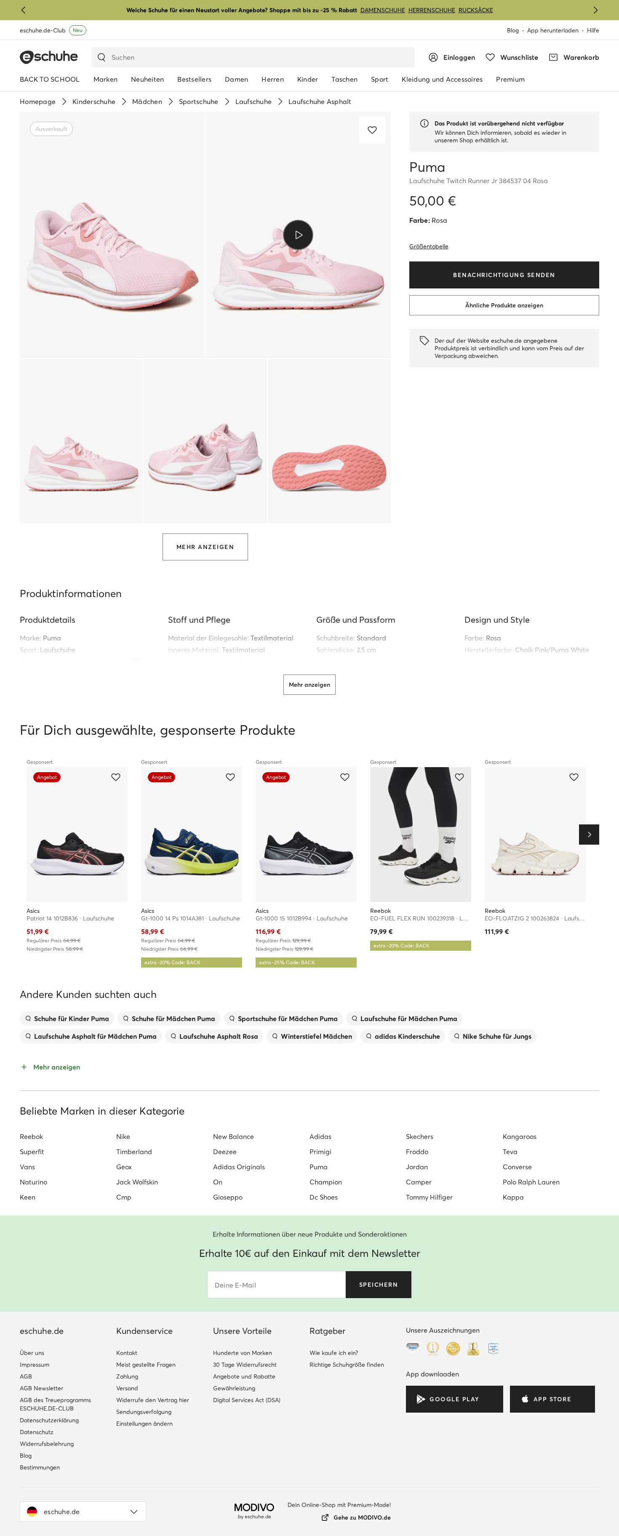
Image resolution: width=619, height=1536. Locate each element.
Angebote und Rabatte (244, 1376)
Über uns (32, 1353)
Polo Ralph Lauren (531, 1182)
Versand (127, 1388)
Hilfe (593, 30)
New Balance (233, 1136)
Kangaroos (519, 1136)
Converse (517, 1167)
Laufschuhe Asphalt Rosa (218, 1036)
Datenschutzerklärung (49, 1420)
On (217, 1182)
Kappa (513, 1197)
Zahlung (127, 1376)
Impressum (34, 1364)
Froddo (417, 1151)
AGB (26, 1376)
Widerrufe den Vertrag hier (152, 1400)
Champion (326, 1182)
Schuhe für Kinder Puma (71, 1018)
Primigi (320, 1151)
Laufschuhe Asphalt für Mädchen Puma (95, 1036)
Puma (52, 638)
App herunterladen (553, 30)
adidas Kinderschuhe (407, 1036)
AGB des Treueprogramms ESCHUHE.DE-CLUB (55, 1404)
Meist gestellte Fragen (146, 1364)
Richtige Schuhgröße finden (347, 1364)
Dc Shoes (324, 1197)
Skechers (419, 1136)
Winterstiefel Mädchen (316, 1036)
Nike (123, 1136)
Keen (27, 1197)
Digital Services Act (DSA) (246, 1400)
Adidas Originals (239, 1167)
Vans (27, 1167)
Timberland (134, 1151)
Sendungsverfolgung (143, 1412)
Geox (124, 1167)
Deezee (225, 1151)
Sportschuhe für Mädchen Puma (288, 1018)
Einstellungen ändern (144, 1423)
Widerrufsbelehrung (47, 1444)
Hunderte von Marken (242, 1353)
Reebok (31, 1136)
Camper (419, 1182)
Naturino (33, 1182)
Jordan (417, 1167)
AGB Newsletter (41, 1388)
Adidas (320, 1136)
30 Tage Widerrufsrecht (245, 1364)
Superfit (32, 1151)
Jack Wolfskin (137, 1182)
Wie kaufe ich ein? (334, 1353)
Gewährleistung (234, 1388)
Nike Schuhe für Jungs (497, 1036)
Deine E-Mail (235, 1285)
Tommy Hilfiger (429, 1197)
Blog (513, 30)
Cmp (123, 1197)
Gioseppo (228, 1197)
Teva (510, 1151)
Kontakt (126, 1353)
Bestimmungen (40, 1467)
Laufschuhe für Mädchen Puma (408, 1018)
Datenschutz (36, 1432)
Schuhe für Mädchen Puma (173, 1018)
